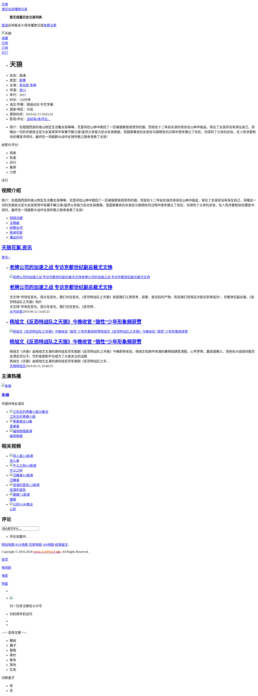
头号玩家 (16, 311)
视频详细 (16, 218)
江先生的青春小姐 (22, 416)
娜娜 (13, 499)
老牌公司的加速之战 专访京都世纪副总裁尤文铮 (61, 267)
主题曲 (14, 223)
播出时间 (16, 237)
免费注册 (50, 25)
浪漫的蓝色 (18, 490)
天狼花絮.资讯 (17, 247)
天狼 (5, 4)
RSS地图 (22, 544)
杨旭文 (21, 366)
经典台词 (16, 227)
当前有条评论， (39, 119)
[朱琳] (6, 386)
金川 (22, 90)
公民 (13, 509)
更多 (6, 257)
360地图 (48, 544)
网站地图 (8, 544)
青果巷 (14, 426)
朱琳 (33, 85)
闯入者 (14, 461)
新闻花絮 (16, 232)
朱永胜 (24, 85)
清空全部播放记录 (14, 9)
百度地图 (35, 544)
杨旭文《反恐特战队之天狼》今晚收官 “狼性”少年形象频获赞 (75, 321)
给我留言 (61, 544)
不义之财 (16, 470)
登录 (5, 25)
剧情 (22, 80)
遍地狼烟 (16, 436)
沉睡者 (14, 480)
